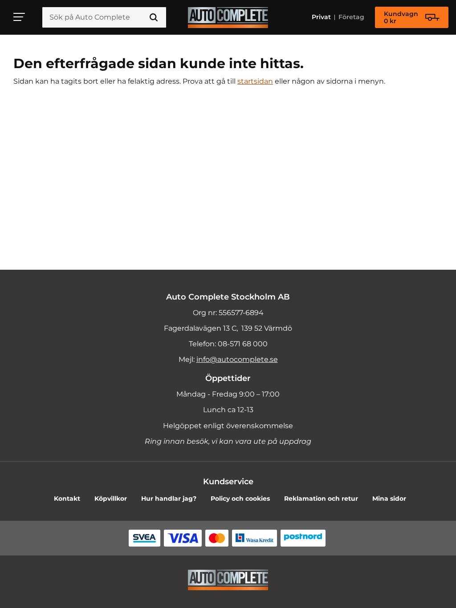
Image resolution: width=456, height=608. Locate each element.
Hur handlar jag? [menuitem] (168, 499)
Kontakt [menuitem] (67, 499)
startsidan (255, 81)
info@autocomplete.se (237, 359)
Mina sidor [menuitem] (389, 499)
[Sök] (153, 17)
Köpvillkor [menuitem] (110, 499)
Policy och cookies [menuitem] (240, 499)
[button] (19, 17)
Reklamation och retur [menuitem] (321, 499)
